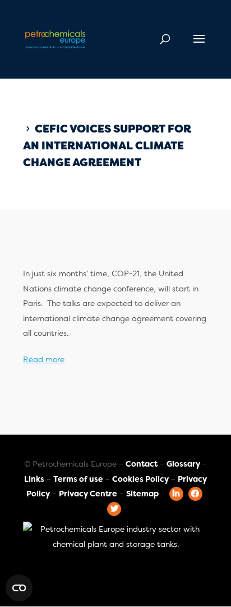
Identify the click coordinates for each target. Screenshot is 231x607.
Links (34, 479)
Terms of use (78, 479)
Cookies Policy (140, 479)
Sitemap (142, 494)
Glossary (183, 464)
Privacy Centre (88, 494)
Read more (43, 359)
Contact (142, 464)
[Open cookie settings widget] (19, 587)
